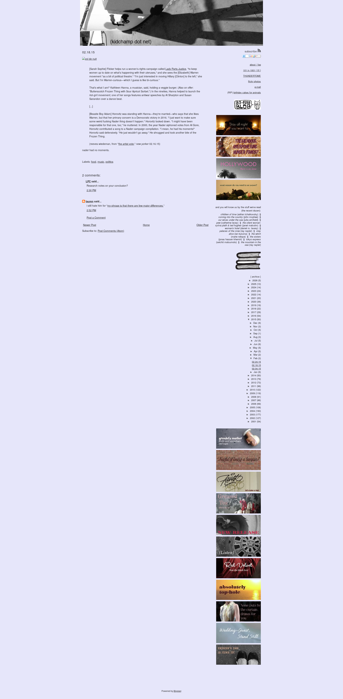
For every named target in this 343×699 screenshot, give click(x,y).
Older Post (202, 225)
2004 (253, 411)
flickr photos (254, 81)
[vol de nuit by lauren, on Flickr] (89, 58)
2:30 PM (91, 190)
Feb (255, 358)
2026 (255, 280)
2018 (254, 308)
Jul (256, 340)
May (255, 347)
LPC (88, 181)
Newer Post (89, 225)
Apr (256, 351)
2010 (253, 389)
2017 (254, 312)
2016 (254, 315)
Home (146, 225)
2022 (254, 294)
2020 (254, 301)
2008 (254, 396)
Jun (256, 344)
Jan (256, 372)
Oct (256, 329)
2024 (254, 287)
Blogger (177, 690)
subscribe (251, 51)
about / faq (255, 64)
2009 (253, 393)
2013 (254, 379)
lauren (89, 201)
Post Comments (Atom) (111, 231)
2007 (254, 400)
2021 (254, 298)
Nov (255, 326)
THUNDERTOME (252, 76)
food (93, 161)
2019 (254, 305)
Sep (255, 333)
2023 (254, 291)
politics (109, 161)
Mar (255, 354)
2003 (253, 414)
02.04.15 (256, 368)
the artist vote (126, 144)
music (101, 161)
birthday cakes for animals (247, 92)
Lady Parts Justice (175, 69)
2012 (254, 382)
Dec (255, 322)
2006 (254, 403)
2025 (254, 284)
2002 (253, 418)
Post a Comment (96, 217)
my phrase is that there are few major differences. (135, 205)
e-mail (258, 87)
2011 (254, 386)
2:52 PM (91, 210)
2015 (254, 319)
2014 (254, 375)
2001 (254, 421)
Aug (255, 337)
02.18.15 (256, 365)
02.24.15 (256, 361)
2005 (253, 407)
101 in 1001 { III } (252, 70)
